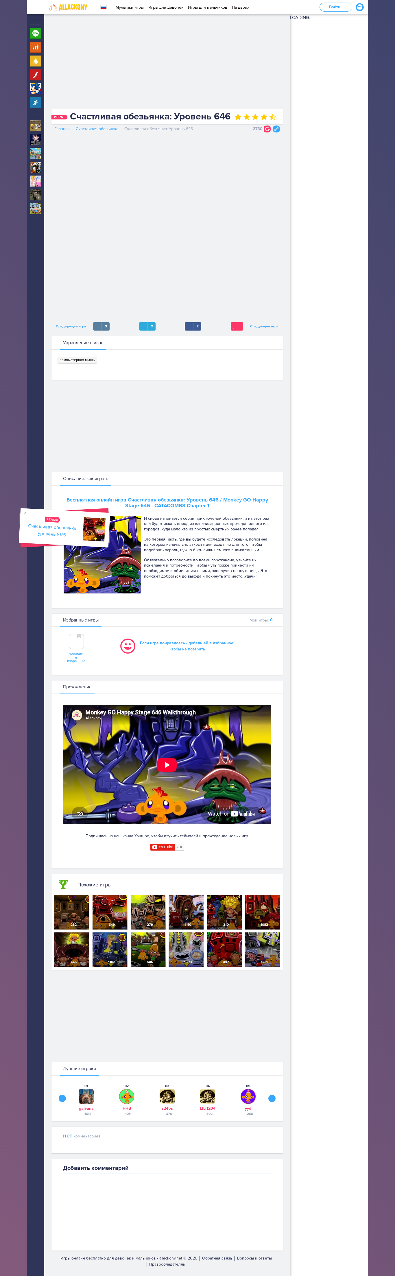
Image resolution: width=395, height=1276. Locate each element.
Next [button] (272, 1098)
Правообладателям (167, 1264)
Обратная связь (217, 1258)
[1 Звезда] (238, 117)
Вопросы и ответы (254, 1258)
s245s (167, 1108)
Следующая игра (265, 326)
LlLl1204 (207, 1108)
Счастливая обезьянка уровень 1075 (52, 530)
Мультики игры (130, 7)
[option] (86, 1100)
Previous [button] (62, 1098)
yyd (248, 1108)
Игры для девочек (165, 7)
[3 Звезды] (255, 117)
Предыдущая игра (70, 326)
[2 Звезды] (246, 117)
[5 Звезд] (272, 117)
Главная (62, 128)
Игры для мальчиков (207, 7)
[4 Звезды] (264, 117)
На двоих (240, 7)
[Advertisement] (167, 63)
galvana (86, 1108)
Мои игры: (261, 619)
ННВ (127, 1108)
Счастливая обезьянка (97, 128)
